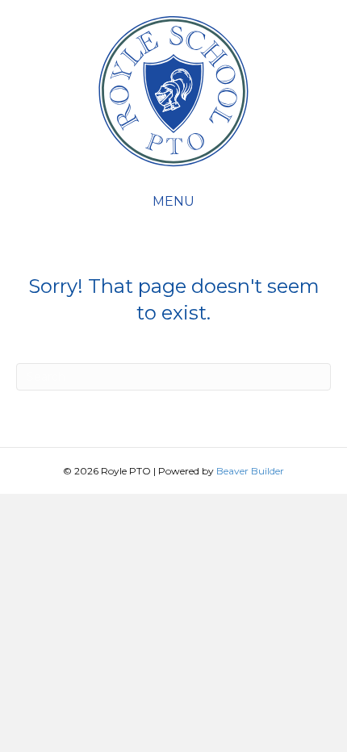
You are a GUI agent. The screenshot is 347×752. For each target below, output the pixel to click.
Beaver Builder (250, 471)
